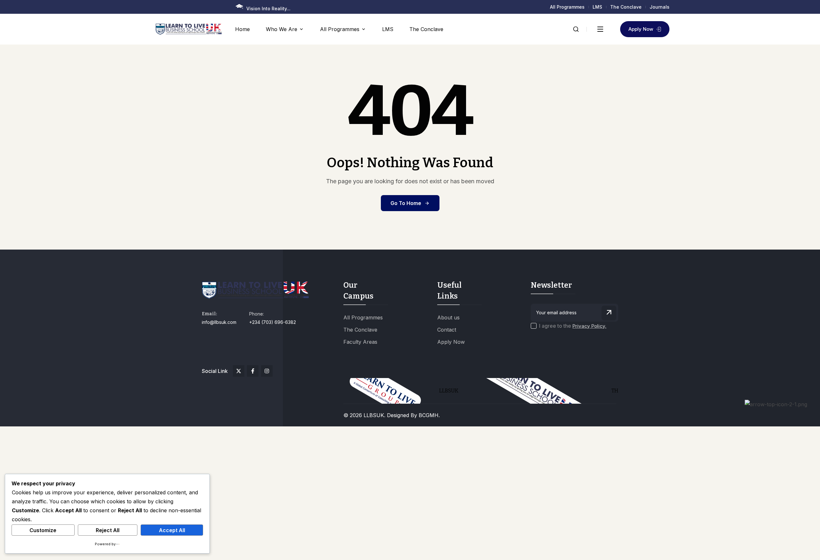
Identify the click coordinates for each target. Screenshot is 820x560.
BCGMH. (429, 415)
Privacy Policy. (589, 326)
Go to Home (405, 203)
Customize (42, 530)
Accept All (172, 530)
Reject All (107, 530)
